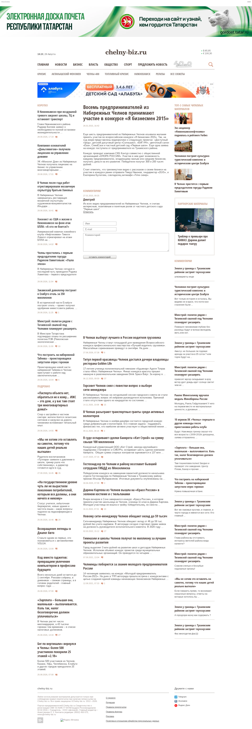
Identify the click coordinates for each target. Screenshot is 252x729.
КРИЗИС (41, 74)
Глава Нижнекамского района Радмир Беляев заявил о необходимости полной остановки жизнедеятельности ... (56, 128)
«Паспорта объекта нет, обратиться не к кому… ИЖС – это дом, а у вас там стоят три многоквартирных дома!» (56, 401)
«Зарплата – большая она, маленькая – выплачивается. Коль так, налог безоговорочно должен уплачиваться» (57, 608)
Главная (43, 64)
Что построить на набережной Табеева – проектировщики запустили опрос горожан (56, 358)
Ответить (88, 212)
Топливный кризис (117, 74)
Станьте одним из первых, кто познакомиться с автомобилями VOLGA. (55, 541)
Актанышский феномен (66, 74)
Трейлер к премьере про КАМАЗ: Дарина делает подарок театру (193, 240)
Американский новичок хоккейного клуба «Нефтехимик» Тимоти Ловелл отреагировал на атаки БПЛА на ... (56, 235)
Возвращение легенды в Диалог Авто (54, 530)
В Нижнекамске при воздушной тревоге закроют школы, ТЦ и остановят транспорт (57, 115)
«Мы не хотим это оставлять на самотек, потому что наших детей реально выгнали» (57, 445)
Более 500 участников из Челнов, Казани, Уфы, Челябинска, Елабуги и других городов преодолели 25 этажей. (57, 665)
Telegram (182, 697)
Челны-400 (93, 74)
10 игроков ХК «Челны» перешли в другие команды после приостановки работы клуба (195, 423)
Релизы (160, 74)
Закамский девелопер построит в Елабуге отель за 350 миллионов (57, 294)
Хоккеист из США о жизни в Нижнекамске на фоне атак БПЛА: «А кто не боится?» (54, 223)
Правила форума (114, 712)
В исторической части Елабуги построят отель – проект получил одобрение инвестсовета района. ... (57, 305)
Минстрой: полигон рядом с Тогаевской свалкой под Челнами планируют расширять (57, 325)
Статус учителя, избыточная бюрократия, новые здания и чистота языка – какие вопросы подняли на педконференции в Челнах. (54, 509)
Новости (61, 64)
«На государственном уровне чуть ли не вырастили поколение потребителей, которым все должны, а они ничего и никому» (57, 490)
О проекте (110, 698)
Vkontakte (182, 701)
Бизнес (78, 64)
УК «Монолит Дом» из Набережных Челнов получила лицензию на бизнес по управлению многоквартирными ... (57, 165)
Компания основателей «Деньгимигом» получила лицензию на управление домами (53, 151)
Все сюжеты (177, 74)
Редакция (110, 702)
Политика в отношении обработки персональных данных (132, 721)
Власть (93, 64)
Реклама (110, 716)
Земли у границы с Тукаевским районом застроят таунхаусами (192, 270)
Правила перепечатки (116, 707)
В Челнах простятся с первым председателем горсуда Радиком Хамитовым (193, 187)
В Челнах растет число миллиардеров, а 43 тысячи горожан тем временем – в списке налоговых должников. (56, 625)
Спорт (128, 64)
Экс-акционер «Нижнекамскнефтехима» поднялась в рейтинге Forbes (191, 131)
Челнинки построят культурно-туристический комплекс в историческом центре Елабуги (192, 159)
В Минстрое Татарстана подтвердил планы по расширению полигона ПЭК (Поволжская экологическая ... (57, 337)
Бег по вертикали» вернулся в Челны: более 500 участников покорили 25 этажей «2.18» (56, 649)
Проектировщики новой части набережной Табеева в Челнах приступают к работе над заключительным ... (54, 371)
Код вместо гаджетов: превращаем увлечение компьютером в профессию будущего (56, 563)
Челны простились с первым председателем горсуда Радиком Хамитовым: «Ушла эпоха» (55, 258)
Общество (111, 64)
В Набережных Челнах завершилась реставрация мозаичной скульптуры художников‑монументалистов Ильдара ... (54, 201)
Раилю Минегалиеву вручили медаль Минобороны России (192, 397)
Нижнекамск (142, 74)
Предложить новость (152, 64)
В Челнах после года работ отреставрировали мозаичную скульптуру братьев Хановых (56, 186)
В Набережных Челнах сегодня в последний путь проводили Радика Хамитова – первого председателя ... (57, 273)
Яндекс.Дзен (184, 705)
